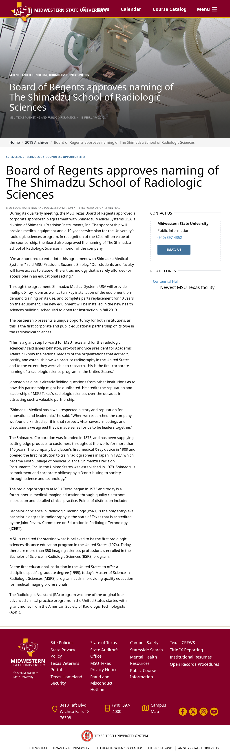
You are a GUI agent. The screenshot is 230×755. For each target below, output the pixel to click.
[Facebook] (183, 711)
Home (14, 142)
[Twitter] (193, 711)
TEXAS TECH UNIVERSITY (71, 748)
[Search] (85, 9)
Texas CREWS (182, 642)
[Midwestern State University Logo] (28, 652)
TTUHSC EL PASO (160, 748)
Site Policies (62, 642)
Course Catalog (170, 9)
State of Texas (103, 642)
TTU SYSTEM (37, 748)
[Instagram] (203, 711)
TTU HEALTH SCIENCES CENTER (118, 748)
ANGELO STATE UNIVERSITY (198, 748)
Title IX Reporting (186, 649)
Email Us (173, 249)
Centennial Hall (166, 281)
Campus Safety (144, 642)
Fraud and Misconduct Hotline (101, 683)
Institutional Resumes (191, 657)
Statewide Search (146, 649)
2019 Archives (37, 142)
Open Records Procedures (194, 664)
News (103, 9)
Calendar (131, 9)
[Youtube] (214, 711)
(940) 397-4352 (169, 237)
